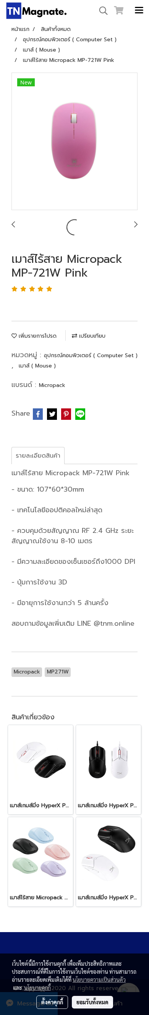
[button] (101, 10)
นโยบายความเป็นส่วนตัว (99, 979)
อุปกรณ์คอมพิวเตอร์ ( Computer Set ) (91, 355)
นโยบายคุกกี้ (37, 987)
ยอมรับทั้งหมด (92, 1002)
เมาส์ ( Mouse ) (37, 366)
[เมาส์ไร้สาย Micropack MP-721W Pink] (74, 141)
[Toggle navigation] (139, 10)
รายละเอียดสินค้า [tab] (38, 455)
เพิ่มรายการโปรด (37, 336)
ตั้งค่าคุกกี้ (52, 1002)
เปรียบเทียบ (91, 336)
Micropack (52, 385)
